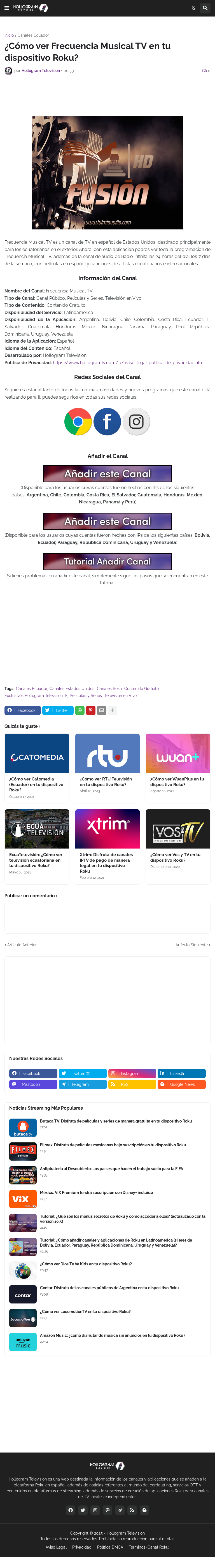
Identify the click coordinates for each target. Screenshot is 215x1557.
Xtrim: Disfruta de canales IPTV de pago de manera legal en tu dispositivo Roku (106, 863)
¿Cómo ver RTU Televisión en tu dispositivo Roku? (106, 782)
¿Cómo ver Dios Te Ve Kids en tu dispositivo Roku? (86, 1264)
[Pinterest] (90, 710)
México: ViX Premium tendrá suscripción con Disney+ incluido (96, 1192)
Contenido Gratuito (141, 688)
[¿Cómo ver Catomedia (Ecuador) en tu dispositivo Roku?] (37, 753)
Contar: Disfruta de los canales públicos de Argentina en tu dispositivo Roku (109, 1288)
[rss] (132, 1510)
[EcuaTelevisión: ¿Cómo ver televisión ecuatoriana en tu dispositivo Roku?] (37, 829)
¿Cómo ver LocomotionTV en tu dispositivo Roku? (85, 1311)
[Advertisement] (107, 94)
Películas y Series (86, 695)
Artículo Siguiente (192, 945)
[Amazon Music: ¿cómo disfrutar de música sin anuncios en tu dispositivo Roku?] (23, 1342)
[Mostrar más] (112, 710)
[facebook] (70, 1510)
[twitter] (83, 1510)
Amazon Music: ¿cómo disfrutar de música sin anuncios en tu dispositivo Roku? (112, 1335)
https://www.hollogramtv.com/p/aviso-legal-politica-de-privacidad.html (129, 362)
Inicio (9, 35)
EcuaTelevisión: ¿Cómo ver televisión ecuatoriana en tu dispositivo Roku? (35, 860)
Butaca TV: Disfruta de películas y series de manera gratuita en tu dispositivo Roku (116, 1121)
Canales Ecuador (33, 35)
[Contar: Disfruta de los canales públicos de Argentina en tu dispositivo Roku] (23, 1294)
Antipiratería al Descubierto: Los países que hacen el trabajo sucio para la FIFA (111, 1168)
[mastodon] (107, 1510)
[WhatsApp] (80, 710)
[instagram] (95, 1510)
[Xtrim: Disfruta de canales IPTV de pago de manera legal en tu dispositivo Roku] (107, 829)
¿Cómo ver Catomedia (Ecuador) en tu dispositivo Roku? (36, 785)
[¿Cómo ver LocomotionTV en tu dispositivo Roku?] (23, 1318)
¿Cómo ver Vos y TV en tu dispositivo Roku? (175, 857)
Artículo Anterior (22, 945)
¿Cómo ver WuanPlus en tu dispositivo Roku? (177, 782)
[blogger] (144, 1510)
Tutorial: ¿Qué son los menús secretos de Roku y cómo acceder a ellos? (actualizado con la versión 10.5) (122, 1219)
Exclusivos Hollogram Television (33, 695)
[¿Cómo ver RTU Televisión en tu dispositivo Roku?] (107, 753)
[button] (6, 8)
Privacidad (82, 1547)
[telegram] (120, 1510)
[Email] (101, 710)
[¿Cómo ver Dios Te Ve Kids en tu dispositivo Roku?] (23, 1270)
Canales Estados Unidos (72, 688)
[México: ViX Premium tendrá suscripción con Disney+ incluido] (23, 1199)
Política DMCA (110, 1547)
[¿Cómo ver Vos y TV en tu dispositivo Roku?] (178, 829)
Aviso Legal (56, 1547)
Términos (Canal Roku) (149, 1547)
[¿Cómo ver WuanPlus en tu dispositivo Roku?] (178, 753)
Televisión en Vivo (120, 695)
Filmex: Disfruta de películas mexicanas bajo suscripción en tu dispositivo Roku (113, 1145)
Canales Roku (109, 688)
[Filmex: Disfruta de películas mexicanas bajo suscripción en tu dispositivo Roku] (23, 1151)
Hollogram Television (126, 1533)
